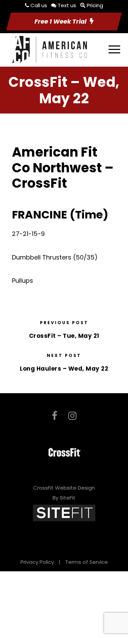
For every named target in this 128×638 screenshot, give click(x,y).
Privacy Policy (37, 562)
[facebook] (54, 416)
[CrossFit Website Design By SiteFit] (64, 512)
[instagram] (72, 416)
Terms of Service (86, 562)
